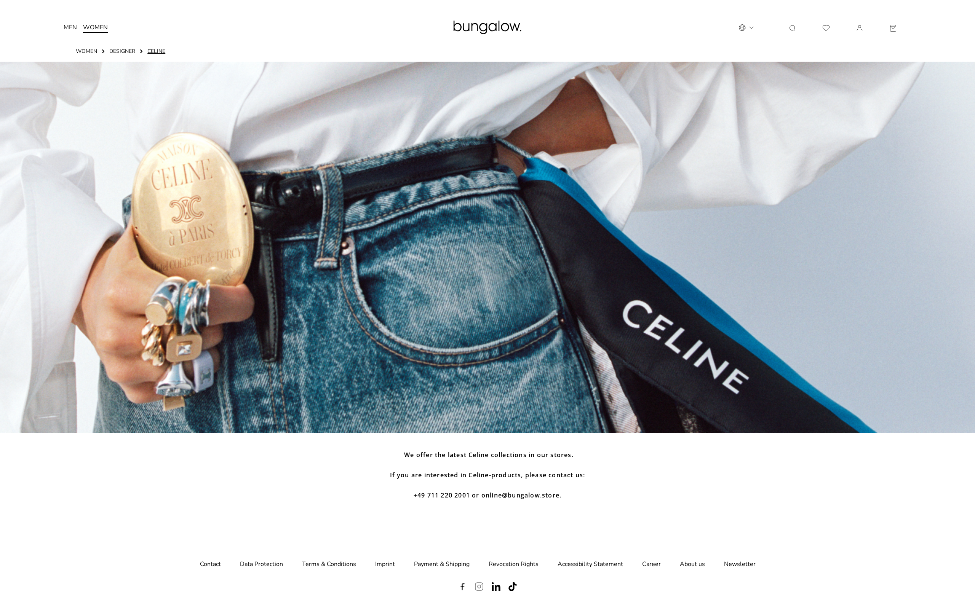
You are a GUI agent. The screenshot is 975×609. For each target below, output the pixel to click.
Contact (210, 564)
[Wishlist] (826, 27)
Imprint (385, 564)
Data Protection (261, 564)
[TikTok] (512, 587)
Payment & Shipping (442, 564)
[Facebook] (462, 587)
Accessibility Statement (590, 564)
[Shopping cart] (893, 27)
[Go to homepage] (487, 27)
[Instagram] (479, 587)
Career (651, 564)
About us (692, 564)
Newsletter (740, 564)
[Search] (792, 27)
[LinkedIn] (495, 587)
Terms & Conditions (329, 564)
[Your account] (859, 27)
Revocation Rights (514, 564)
